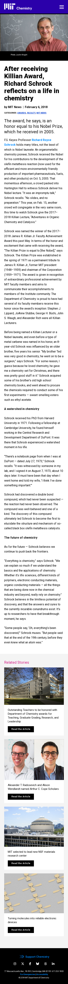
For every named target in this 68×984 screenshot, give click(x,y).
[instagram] (15, 963)
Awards (21, 113)
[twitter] (22, 963)
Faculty (31, 113)
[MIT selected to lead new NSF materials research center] (34, 827)
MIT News (41, 113)
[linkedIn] (53, 963)
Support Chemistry (37, 956)
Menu (61, 7)
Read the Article (20, 729)
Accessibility (42, 974)
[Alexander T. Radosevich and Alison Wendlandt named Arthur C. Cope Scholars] (34, 759)
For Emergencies (27, 974)
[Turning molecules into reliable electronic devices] (34, 893)
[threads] (45, 963)
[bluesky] (37, 963)
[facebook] (30, 963)
